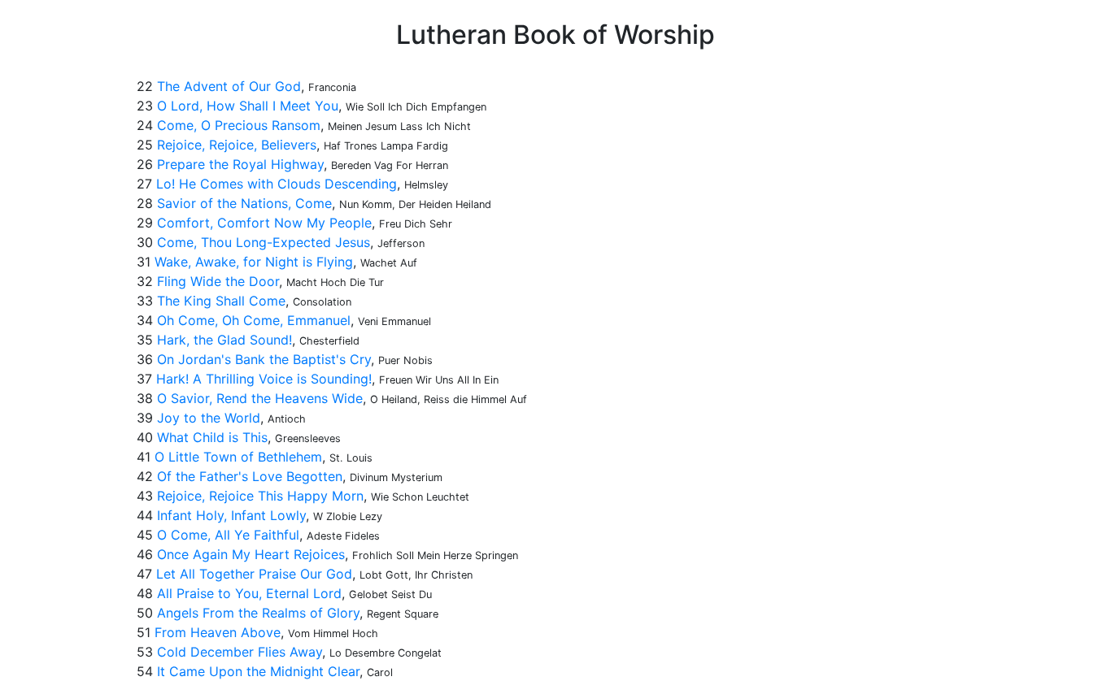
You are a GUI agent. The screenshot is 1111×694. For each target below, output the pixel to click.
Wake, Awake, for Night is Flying (254, 262)
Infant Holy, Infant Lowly (231, 515)
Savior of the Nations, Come (244, 203)
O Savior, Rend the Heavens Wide (260, 398)
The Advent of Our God (229, 86)
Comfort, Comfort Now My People (264, 223)
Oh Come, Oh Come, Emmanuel (254, 320)
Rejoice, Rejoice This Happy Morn (260, 496)
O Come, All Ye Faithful (228, 535)
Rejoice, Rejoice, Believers (236, 145)
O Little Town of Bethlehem (238, 457)
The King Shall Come (221, 301)
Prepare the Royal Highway (240, 164)
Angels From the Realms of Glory (258, 613)
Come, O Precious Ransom (238, 125)
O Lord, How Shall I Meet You (247, 106)
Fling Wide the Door (218, 281)
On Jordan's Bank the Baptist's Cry (264, 359)
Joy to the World (208, 418)
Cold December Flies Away (239, 652)
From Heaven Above (218, 632)
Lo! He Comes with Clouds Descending (276, 184)
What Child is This (212, 437)
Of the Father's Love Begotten (249, 476)
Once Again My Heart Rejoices (251, 554)
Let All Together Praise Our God (254, 574)
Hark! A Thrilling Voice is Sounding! (264, 379)
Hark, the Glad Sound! (224, 340)
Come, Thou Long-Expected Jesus (263, 242)
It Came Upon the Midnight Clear (258, 671)
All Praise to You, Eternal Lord (249, 593)
